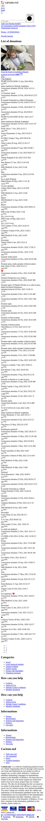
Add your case (11, 754)
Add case (5, 24)
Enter (3, 10)
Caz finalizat (6, 79)
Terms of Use (11, 685)
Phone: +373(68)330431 (10, 32)
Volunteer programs (13, 673)
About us (14, 28)
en (3, 6)
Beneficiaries (11, 719)
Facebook (6, 817)
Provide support (7, 36)
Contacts (9, 683)
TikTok (31, 817)
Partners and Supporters (15, 721)
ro (2, 8)
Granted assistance (19, 26)
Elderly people (11, 669)
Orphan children (12, 666)
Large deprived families (15, 664)
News (29, 26)
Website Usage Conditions (16, 687)
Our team (9, 725)
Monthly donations (13, 690)
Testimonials (6, 28)
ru (4, 8)
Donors (8, 716)
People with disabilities (14, 671)
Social (8, 662)
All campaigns (6, 26)
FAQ (34, 26)
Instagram (19, 817)
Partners (9, 723)
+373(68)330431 (8, 815)
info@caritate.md (25, 815)
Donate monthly (15, 24)
